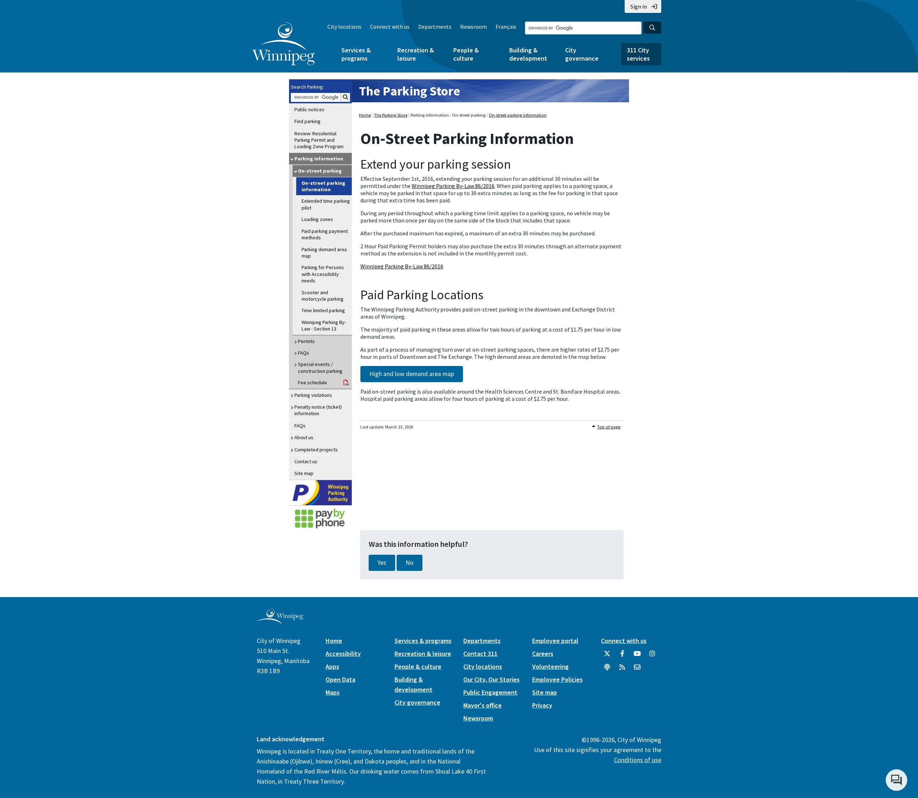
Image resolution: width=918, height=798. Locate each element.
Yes (382, 563)
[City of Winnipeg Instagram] (652, 656)
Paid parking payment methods (325, 234)
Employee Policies (557, 679)
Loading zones (317, 219)
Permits (306, 341)
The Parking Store (409, 91)
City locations (344, 26)
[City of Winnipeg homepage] (280, 621)
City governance (581, 54)
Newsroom (473, 26)
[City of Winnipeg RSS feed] (622, 670)
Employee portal (555, 641)
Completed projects (316, 449)
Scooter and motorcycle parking (323, 295)
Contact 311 (480, 653)
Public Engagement (490, 692)
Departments (434, 26)
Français (506, 26)
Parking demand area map (324, 252)
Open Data (340, 679)
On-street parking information (323, 186)
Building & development (528, 54)
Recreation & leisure (415, 54)
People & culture (466, 54)
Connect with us (390, 26)
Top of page (608, 426)
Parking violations (313, 395)
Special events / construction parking (320, 367)
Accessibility (343, 653)
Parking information (318, 158)
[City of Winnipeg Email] (637, 670)
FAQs (303, 352)
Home (365, 115)
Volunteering (550, 666)
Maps (333, 692)
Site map (303, 473)
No (409, 563)
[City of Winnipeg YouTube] (637, 656)
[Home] (283, 43)
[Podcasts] (607, 670)
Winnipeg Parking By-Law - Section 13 (324, 325)
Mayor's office (482, 705)
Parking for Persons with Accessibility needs (323, 274)
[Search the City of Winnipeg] (652, 28)
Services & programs (356, 54)
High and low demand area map (411, 374)
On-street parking (320, 171)
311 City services (638, 54)
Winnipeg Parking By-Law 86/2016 (453, 185)
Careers (542, 653)
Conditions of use (637, 760)
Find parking (307, 121)
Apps (332, 666)
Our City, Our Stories (491, 679)
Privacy (542, 705)
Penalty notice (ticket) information (318, 410)
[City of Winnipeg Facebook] (622, 656)
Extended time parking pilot (326, 204)
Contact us (305, 461)
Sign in (638, 6)
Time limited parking (323, 310)
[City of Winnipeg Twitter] (607, 656)
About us (303, 437)
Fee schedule (312, 382)
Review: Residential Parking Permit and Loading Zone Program (319, 140)
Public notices (309, 109)
